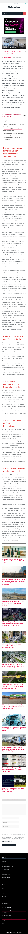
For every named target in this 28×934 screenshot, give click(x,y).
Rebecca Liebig (7, 57)
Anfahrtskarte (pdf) (5, 872)
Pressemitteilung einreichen (7, 891)
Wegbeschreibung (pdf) (6, 874)
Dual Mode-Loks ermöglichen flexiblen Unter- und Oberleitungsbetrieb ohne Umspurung (13, 790)
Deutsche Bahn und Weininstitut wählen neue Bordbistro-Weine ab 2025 (13, 561)
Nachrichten (23, 57)
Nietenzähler (14, 7)
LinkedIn (3, 920)
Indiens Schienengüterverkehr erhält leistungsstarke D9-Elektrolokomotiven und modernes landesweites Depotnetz (14, 582)
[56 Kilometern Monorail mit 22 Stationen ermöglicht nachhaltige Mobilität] (14, 594)
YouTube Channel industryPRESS (8, 918)
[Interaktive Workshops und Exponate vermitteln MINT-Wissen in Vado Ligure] (14, 760)
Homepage (4, 861)
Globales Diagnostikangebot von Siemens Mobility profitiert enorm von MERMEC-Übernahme (13, 623)
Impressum (4, 864)
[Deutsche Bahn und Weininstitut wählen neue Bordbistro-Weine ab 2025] (14, 552)
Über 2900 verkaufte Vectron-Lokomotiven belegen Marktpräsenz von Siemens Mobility (13, 706)
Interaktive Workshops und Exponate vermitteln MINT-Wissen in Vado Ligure (13, 769)
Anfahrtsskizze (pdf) (6, 869)
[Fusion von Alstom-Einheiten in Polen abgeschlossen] (14, 43)
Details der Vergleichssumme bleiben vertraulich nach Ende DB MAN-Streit (14, 729)
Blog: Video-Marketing (6, 910)
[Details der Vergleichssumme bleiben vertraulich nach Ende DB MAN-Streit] (14, 720)
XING (3, 923)
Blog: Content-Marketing (6, 907)
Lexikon (3, 893)
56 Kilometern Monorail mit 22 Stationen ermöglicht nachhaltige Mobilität (13, 603)
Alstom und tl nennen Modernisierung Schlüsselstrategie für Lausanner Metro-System (13, 645)
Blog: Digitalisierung (6, 912)
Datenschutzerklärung (7, 841)
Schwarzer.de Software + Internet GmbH (14, 932)
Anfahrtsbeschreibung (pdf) (7, 866)
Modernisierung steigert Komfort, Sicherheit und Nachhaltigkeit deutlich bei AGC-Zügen (13, 749)
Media (3, 888)
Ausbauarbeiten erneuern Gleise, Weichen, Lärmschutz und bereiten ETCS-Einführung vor (13, 686)
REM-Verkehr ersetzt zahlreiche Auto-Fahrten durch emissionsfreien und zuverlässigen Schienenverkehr (13, 666)
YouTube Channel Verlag (6, 915)
